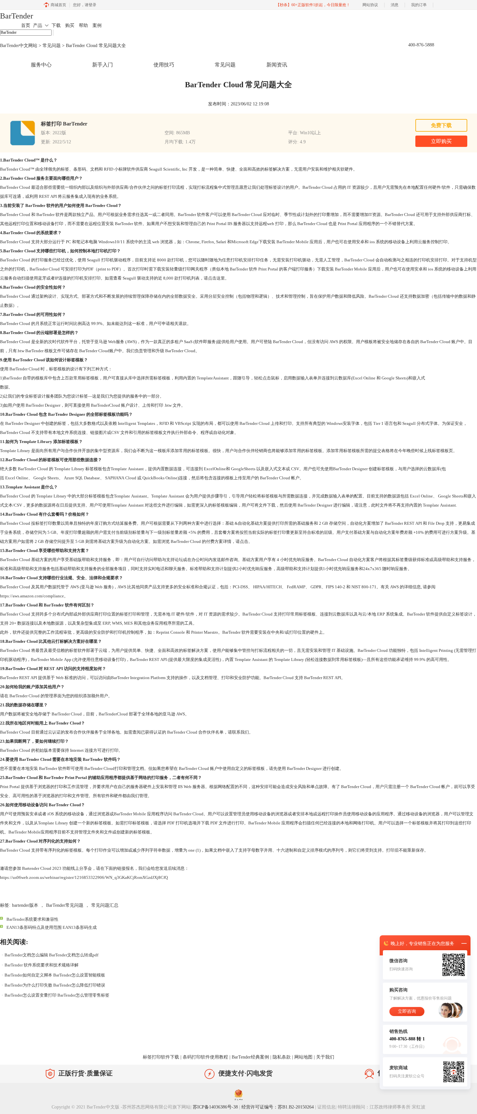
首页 (25, 25)
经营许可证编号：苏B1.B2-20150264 (277, 1107)
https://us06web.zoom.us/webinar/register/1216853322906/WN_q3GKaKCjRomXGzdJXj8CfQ (84, 877)
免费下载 (441, 125)
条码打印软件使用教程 (205, 1057)
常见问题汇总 (104, 905)
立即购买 (441, 141)
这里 (220, 278)
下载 (56, 25)
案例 (97, 25)
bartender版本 (25, 905)
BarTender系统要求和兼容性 (32, 919)
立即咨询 (407, 1011)
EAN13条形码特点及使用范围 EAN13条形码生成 (51, 927)
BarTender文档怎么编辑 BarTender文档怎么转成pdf (51, 954)
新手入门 (102, 64)
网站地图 (303, 1057)
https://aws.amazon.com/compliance (32, 595)
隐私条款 (282, 1057)
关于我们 (325, 1057)
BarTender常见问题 (64, 905)
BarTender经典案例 (250, 1057)
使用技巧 (163, 64)
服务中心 (41, 64)
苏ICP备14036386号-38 (215, 1107)
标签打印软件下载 (161, 1057)
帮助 (83, 25)
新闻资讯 (276, 64)
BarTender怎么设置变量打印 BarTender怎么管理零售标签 (57, 995)
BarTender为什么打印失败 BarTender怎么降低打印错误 (55, 985)
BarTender (16, 16)
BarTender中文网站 (18, 45)
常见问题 (52, 45)
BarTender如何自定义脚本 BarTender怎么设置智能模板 (55, 975)
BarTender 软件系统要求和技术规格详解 (42, 965)
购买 (69, 25)
